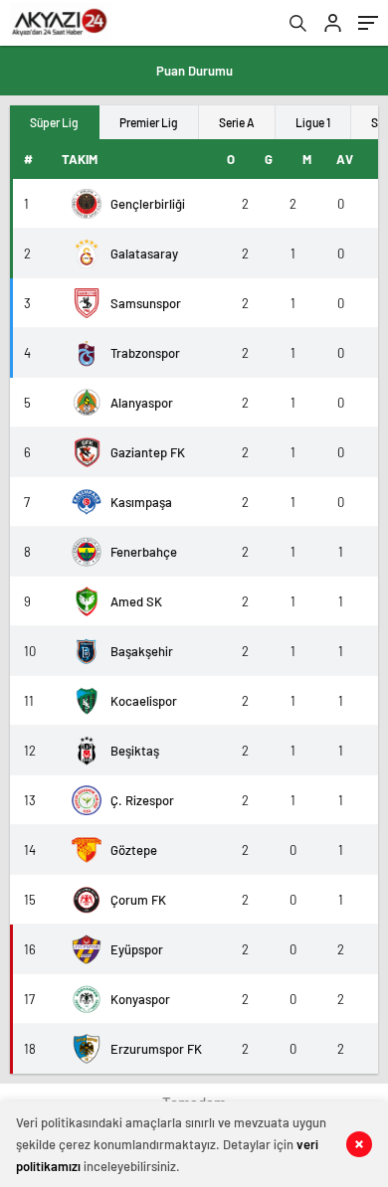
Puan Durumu (194, 71)
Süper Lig (54, 122)
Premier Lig (148, 122)
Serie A (237, 122)
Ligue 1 (312, 122)
